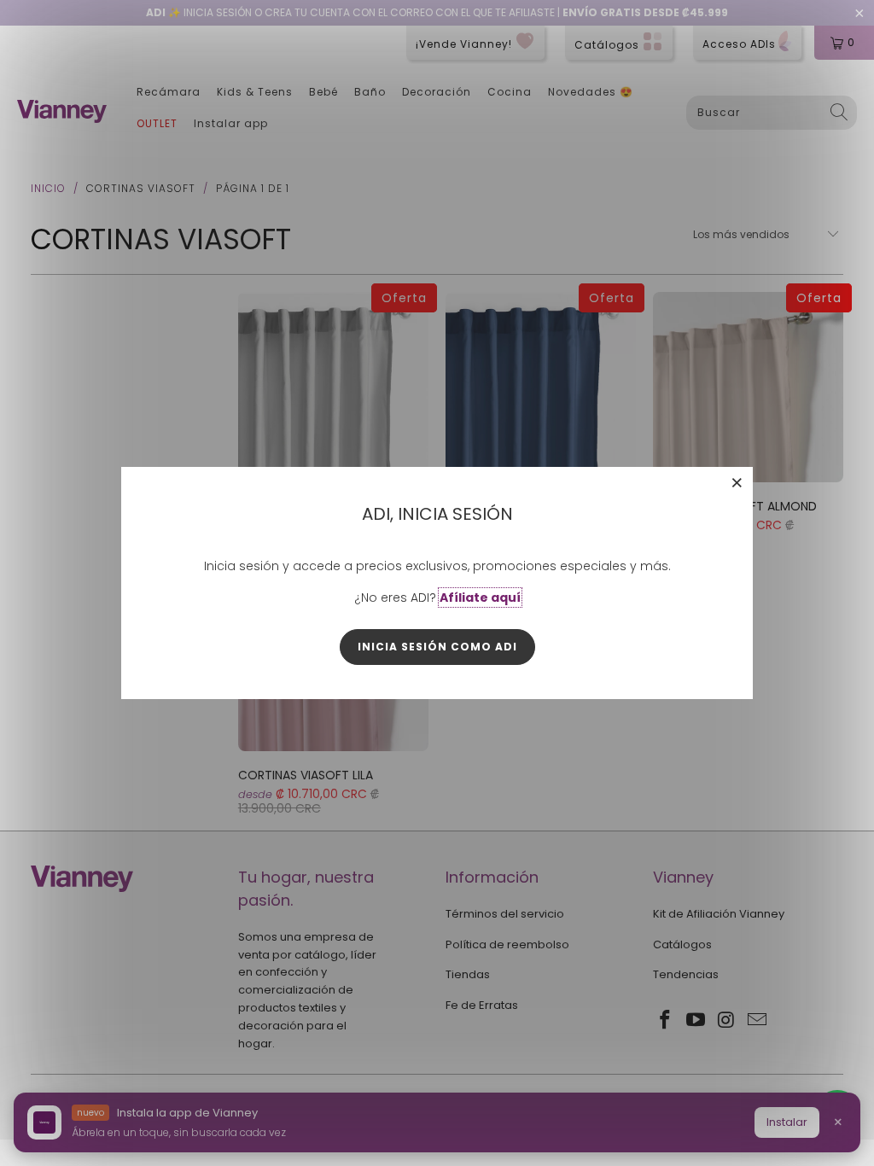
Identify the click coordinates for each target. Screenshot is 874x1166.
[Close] (737, 482)
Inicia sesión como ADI (437, 646)
